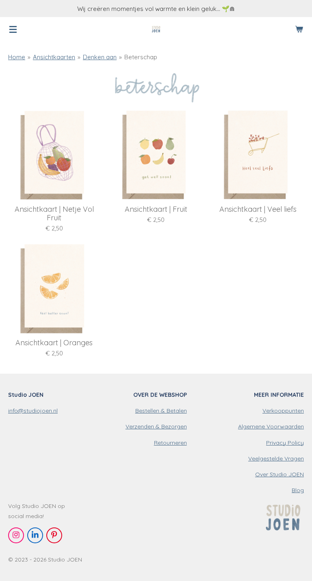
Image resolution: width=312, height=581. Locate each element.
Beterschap (140, 57)
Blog (298, 490)
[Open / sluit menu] (13, 29)
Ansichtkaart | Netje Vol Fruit (54, 213)
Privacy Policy (285, 442)
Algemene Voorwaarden (271, 426)
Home (16, 57)
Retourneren (170, 442)
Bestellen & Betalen (161, 410)
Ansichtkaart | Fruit (156, 209)
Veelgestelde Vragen (276, 458)
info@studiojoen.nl (33, 410)
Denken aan (100, 57)
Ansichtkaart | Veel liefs (258, 209)
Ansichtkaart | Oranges (54, 342)
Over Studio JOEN (279, 474)
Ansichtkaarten (54, 57)
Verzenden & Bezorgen (156, 426)
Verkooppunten (283, 410)
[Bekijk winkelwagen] (299, 29)
